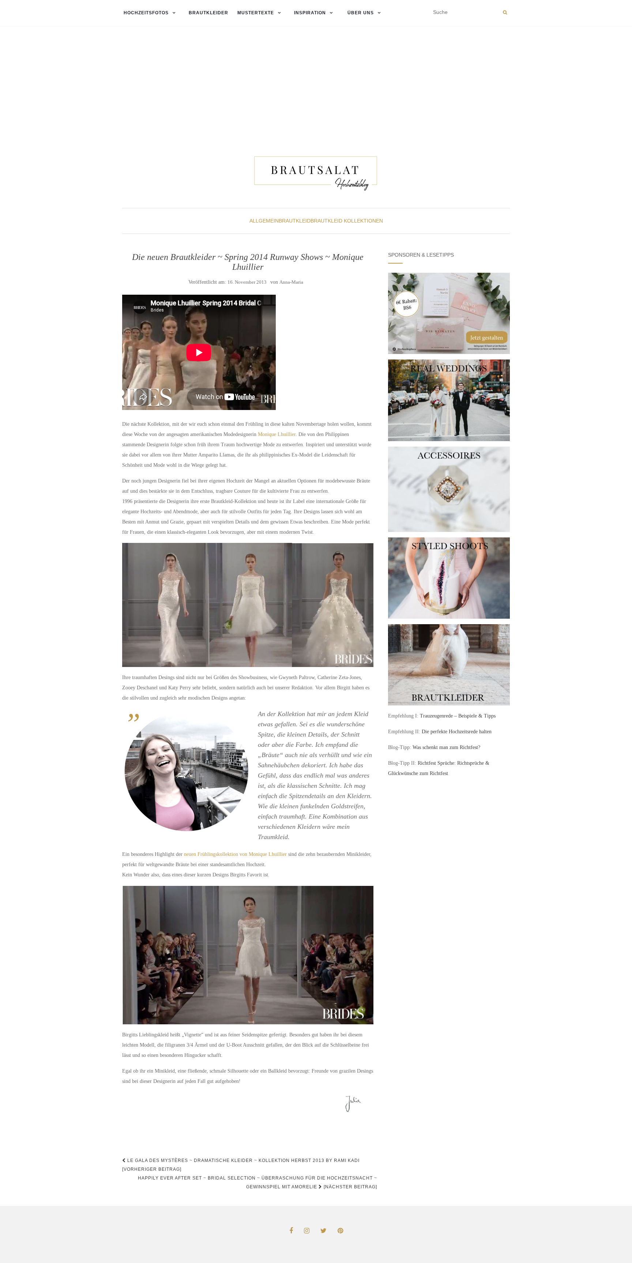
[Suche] (505, 12)
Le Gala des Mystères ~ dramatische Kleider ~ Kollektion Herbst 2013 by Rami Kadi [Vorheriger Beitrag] (241, 1165)
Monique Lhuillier (277, 434)
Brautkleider (208, 12)
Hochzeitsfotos (145, 12)
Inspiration (310, 12)
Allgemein (264, 221)
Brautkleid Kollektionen (347, 221)
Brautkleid (295, 221)
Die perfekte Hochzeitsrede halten (457, 731)
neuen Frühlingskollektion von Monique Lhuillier (235, 854)
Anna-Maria (291, 282)
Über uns (360, 12)
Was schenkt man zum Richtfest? (446, 747)
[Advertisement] (316, 81)
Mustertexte (255, 12)
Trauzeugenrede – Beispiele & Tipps (458, 716)
